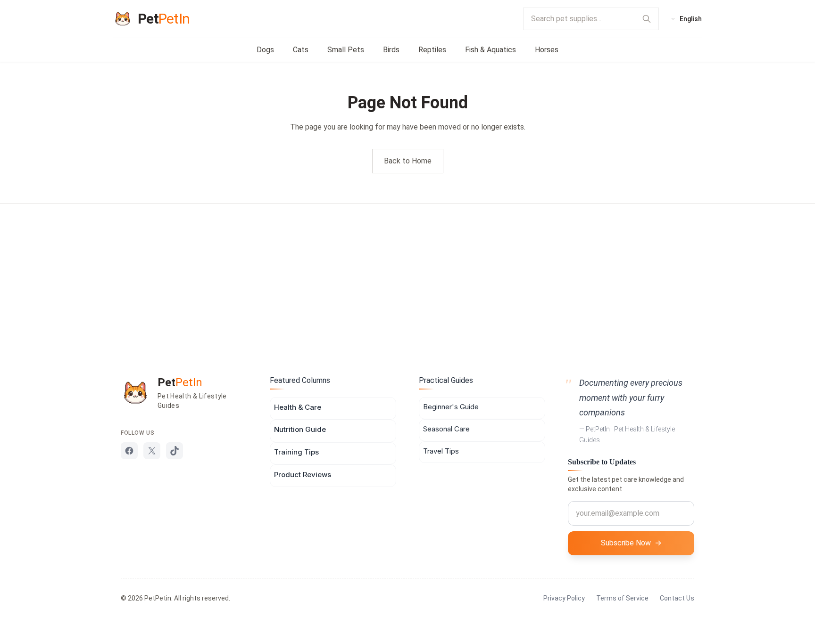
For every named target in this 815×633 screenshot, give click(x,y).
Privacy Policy (564, 598)
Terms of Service (622, 598)
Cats (300, 49)
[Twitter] (151, 450)
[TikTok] (174, 450)
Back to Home (408, 160)
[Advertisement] (407, 275)
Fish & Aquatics (490, 49)
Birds (391, 49)
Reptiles (432, 49)
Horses (546, 49)
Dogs (265, 49)
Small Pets (345, 49)
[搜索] (646, 19)
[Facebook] (129, 450)
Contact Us (677, 598)
